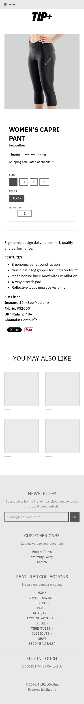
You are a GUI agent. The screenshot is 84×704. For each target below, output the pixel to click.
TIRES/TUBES (40, 628)
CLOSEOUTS (40, 633)
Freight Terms (42, 552)
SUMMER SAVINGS (42, 598)
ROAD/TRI (40, 613)
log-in (15, 154)
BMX (40, 608)
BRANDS (40, 603)
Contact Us (54, 666)
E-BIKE (40, 623)
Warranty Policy (42, 557)
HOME (42, 593)
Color (13, 191)
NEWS (42, 639)
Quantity (15, 207)
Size (12, 174)
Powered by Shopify (42, 690)
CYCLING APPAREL (40, 618)
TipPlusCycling (48, 684)
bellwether (17, 145)
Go (74, 517)
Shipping (15, 162)
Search (42, 562)
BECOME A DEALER (42, 644)
